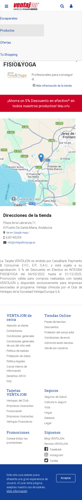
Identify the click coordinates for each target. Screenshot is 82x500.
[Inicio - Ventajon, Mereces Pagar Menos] (25, 5)
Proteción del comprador (59, 332)
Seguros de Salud (55, 396)
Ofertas (5, 42)
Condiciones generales (20, 336)
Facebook (55, 449)
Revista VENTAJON (56, 443)
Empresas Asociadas (20, 405)
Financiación (14, 411)
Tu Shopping (8, 54)
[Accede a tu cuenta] (71, 6)
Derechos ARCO (16, 376)
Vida (47, 407)
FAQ (9, 381)
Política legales (16, 361)
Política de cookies (18, 350)
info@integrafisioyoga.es (21, 242)
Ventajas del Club (18, 400)
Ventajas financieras (19, 421)
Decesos (49, 418)
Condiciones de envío (57, 337)
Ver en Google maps (17, 232)
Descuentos (51, 327)
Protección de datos (19, 356)
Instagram (56, 455)
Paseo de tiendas (55, 321)
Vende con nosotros (56, 348)
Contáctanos (14, 330)
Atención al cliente (17, 325)
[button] (41, 157)
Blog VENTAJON (54, 438)
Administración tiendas (58, 343)
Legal (47, 423)
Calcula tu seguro (55, 402)
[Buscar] (62, 6)
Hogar (48, 412)
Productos (7, 30)
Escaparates (8, 18)
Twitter (53, 460)
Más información (17, 491)
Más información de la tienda (54, 85)
